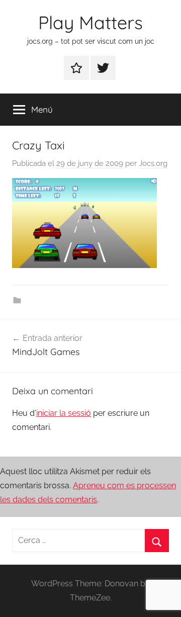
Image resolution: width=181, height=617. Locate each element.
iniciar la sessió (63, 413)
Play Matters (90, 22)
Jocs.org (153, 163)
